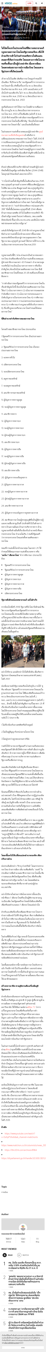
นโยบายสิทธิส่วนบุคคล (11, 1343)
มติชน (7, 1049)
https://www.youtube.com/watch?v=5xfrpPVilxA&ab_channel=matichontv (19, 1135)
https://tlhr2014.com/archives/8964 (21, 1150)
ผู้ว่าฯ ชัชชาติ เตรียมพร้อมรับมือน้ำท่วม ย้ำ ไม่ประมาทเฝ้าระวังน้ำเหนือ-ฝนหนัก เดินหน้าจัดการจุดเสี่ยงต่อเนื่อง (25, 1325)
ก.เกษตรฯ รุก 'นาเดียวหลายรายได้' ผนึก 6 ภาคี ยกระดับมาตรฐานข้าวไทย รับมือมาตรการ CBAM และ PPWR (26, 1311)
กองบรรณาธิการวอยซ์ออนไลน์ (13, 1233)
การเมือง (5, 27)
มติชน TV (31, 1007)
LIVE (29, 3)
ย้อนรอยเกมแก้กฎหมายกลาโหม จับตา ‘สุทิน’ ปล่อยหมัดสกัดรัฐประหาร (23, 32)
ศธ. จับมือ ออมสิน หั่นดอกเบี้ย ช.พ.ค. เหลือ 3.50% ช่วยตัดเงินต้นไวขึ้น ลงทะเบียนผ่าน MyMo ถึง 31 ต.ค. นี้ (24, 1265)
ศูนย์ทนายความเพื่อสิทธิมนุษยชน (22, 133)
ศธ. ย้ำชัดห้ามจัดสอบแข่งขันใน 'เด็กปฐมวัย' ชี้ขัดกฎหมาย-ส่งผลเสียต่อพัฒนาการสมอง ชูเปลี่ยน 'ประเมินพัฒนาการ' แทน (24, 1296)
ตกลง (23, 1347)
